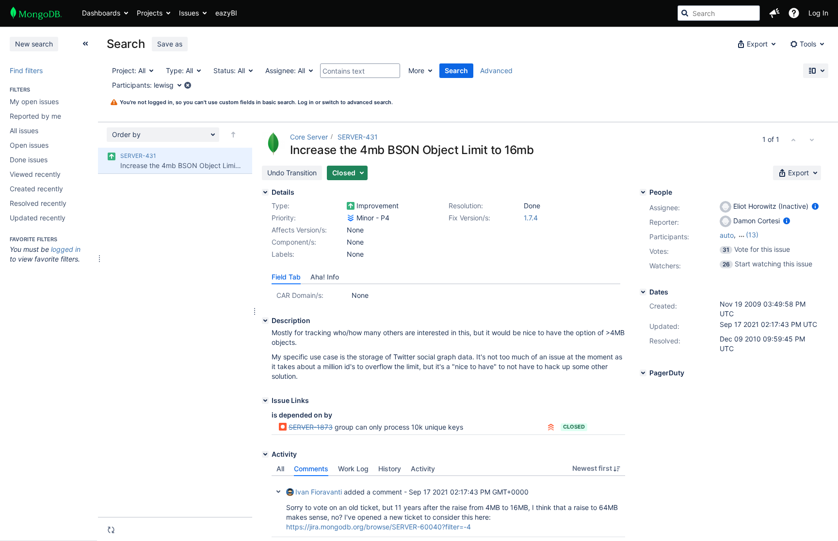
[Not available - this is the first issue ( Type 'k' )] (793, 139)
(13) (752, 235)
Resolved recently (38, 203)
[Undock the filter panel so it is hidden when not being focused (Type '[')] (85, 43)
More (416, 70)
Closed (574, 426)
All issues (24, 130)
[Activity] (265, 454)
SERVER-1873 (311, 427)
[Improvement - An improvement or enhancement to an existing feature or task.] (351, 206)
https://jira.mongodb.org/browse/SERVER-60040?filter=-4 (378, 527)
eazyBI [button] (226, 13)
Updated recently (37, 218)
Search (456, 70)
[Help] (794, 13)
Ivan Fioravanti (318, 492)
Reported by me (35, 116)
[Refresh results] (111, 530)
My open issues (34, 101)
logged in (66, 249)
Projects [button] (149, 13)
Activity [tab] (423, 468)
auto (727, 235)
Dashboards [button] (101, 13)
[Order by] (233, 134)
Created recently (36, 189)
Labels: (283, 254)
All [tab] (280, 468)
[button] (774, 13)
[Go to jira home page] (36, 13)
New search (34, 44)
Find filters (26, 70)
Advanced (496, 70)
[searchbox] (718, 13)
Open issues (29, 145)
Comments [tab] (311, 468)
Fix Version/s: (469, 218)
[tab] (286, 277)
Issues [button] (189, 13)
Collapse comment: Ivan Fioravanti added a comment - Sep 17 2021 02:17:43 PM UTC (278, 491)
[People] (643, 192)
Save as (169, 44)
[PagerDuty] (643, 373)
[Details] (265, 192)
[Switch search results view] (815, 70)
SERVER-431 (358, 137)
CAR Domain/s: (299, 295)
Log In (818, 13)
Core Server (309, 137)
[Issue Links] (265, 400)
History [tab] (389, 468)
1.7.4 (531, 218)
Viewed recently (35, 174)
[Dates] (643, 292)
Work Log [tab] (353, 468)
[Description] (265, 320)
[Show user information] (815, 206)
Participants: (669, 236)
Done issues (29, 159)
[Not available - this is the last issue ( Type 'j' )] (812, 139)
